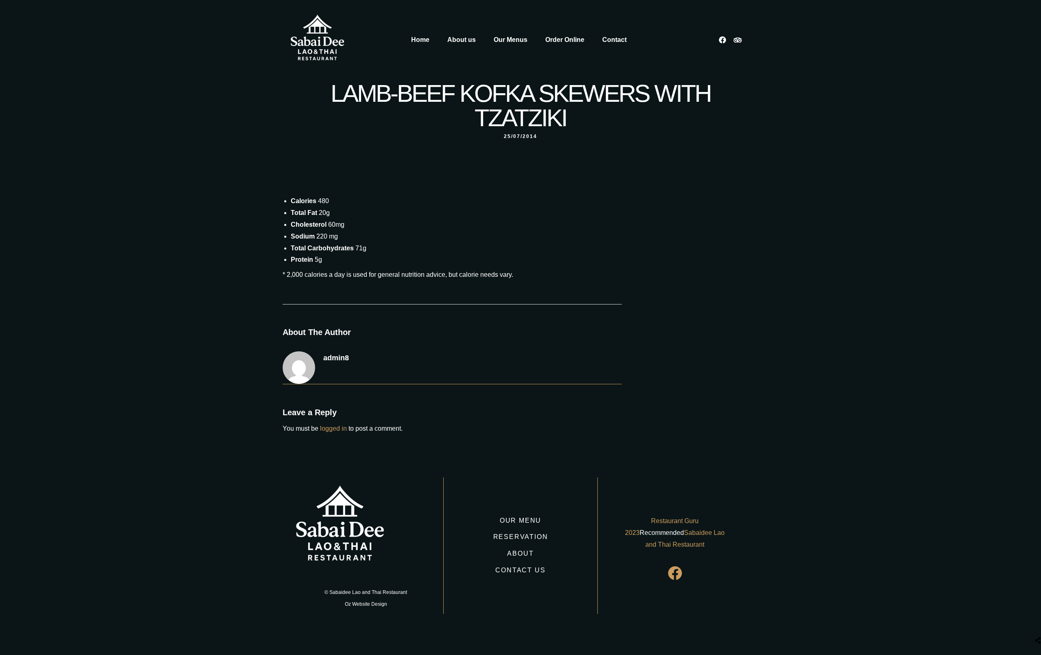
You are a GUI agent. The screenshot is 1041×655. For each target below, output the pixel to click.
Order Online (564, 39)
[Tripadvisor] (737, 40)
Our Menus (510, 39)
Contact (614, 39)
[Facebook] (722, 40)
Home (420, 39)
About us (461, 39)
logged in (333, 428)
